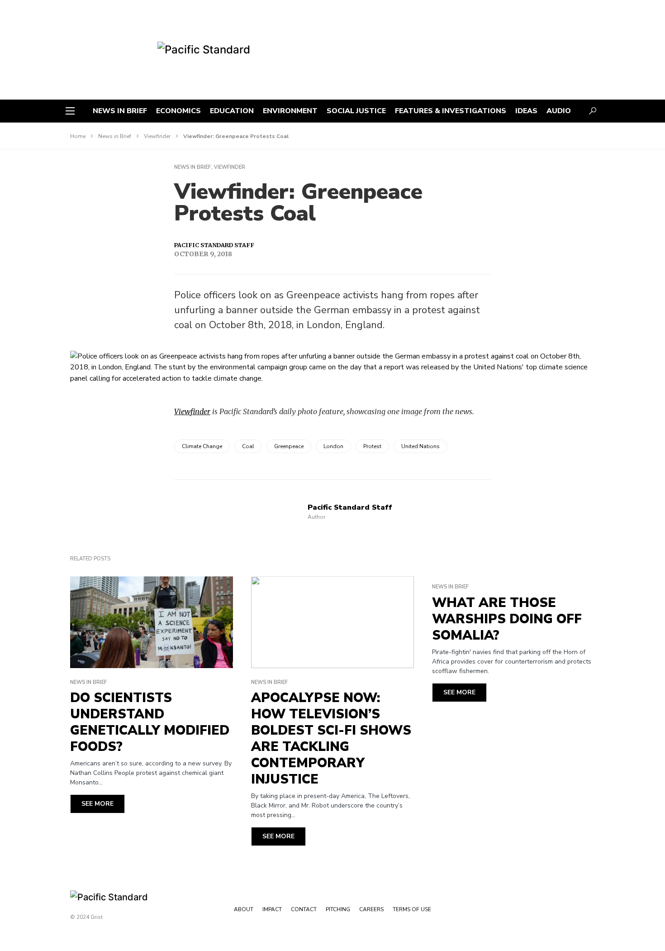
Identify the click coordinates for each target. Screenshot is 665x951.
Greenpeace (289, 446)
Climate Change (202, 446)
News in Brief (114, 136)
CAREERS (371, 909)
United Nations (420, 446)
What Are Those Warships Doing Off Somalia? (507, 619)
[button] (70, 111)
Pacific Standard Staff (214, 245)
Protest (372, 446)
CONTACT (304, 909)
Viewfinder (157, 136)
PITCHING (338, 909)
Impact (272, 909)
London (333, 446)
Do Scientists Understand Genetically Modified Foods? (149, 722)
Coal (248, 446)
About (243, 909)
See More (97, 803)
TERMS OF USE (412, 909)
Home (78, 136)
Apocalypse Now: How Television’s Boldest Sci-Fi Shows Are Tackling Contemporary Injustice (331, 739)
